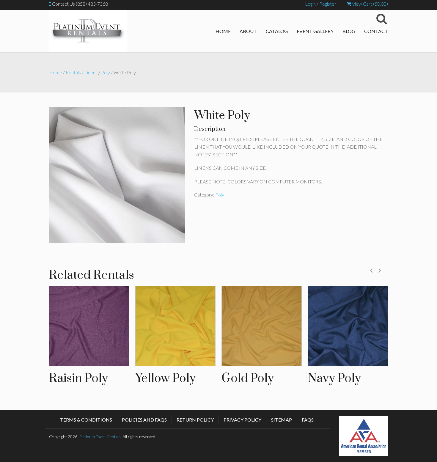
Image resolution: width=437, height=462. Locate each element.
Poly (105, 72)
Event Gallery (315, 31)
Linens (91, 72)
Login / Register (320, 4)
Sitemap (281, 419)
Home (223, 31)
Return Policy (195, 419)
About (248, 31)
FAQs (308, 419)
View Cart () (369, 4)
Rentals (73, 72)
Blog (348, 31)
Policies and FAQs (144, 419)
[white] (117, 174)
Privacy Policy (242, 419)
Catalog (277, 31)
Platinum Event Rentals (100, 436)
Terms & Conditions (86, 419)
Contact (376, 31)
